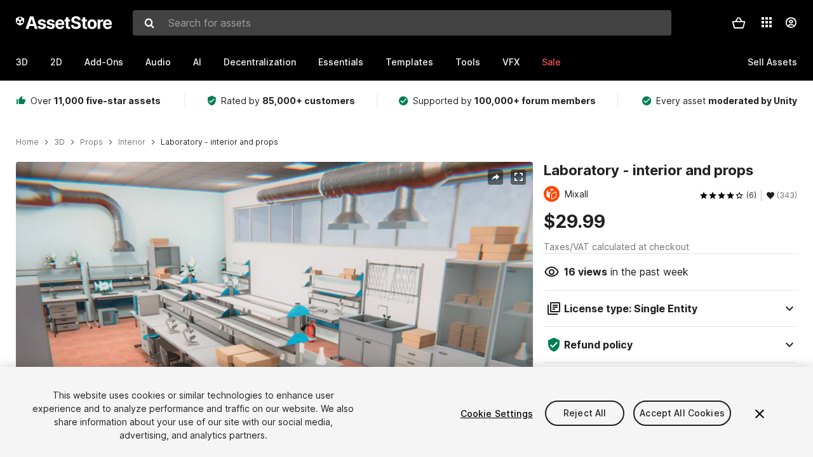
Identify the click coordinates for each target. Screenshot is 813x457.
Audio (158, 61)
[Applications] (766, 22)
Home (27, 142)
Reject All (584, 413)
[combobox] (402, 23)
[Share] (495, 177)
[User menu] (790, 23)
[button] (738, 22)
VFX (511, 61)
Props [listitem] (91, 142)
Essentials (340, 61)
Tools (467, 61)
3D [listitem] (59, 142)
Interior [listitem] (131, 142)
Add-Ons (103, 61)
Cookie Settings (496, 413)
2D (56, 61)
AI (197, 61)
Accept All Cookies (682, 413)
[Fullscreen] (518, 177)
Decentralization (260, 61)
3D (22, 61)
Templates (409, 61)
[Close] (759, 414)
